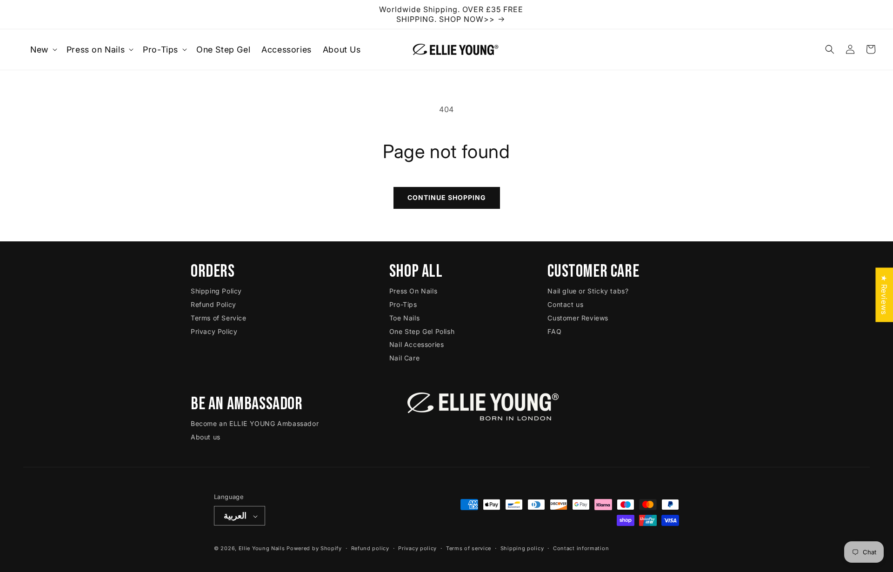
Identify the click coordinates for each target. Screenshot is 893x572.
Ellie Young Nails (262, 548)
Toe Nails (404, 318)
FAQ (554, 331)
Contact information (581, 548)
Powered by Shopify (314, 548)
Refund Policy (213, 304)
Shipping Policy (216, 291)
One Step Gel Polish (421, 331)
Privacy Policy (214, 331)
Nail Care (404, 358)
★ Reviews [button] (884, 294)
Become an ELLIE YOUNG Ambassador (255, 424)
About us (205, 437)
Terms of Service (219, 318)
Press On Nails (413, 291)
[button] (43, 49)
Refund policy (370, 548)
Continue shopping (446, 197)
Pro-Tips (403, 304)
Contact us (565, 304)
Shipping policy (522, 548)
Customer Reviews (577, 318)
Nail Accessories (416, 345)
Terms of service (468, 548)
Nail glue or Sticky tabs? (587, 291)
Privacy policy (417, 548)
